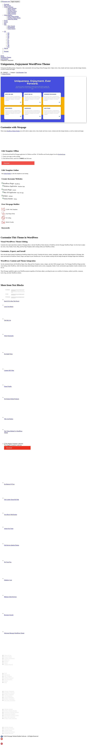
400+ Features (7, 5)
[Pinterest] (2, 744)
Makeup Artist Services (10, 596)
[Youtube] (2, 739)
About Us (6, 660)
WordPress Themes (12, 11)
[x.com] (2, 742)
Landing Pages (8, 730)
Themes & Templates (10, 687)
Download (6, 4)
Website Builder (8, 709)
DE (8, 34)
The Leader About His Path (11, 499)
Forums (6, 22)
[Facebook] (2, 737)
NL (8, 36)
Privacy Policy (8, 657)
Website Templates (11, 8)
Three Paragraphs (9, 335)
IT (8, 39)
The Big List (7, 320)
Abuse (6, 663)
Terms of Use (7, 655)
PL (8, 42)
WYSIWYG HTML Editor (11, 715)
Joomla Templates (11, 12)
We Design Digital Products (11, 399)
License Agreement (9, 658)
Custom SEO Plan (9, 370)
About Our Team (8, 528)
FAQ (5, 673)
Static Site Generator (9, 717)
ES (8, 40)
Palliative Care (8, 580)
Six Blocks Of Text (9, 484)
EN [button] (5, 31)
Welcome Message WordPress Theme (14, 633)
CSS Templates (8, 696)
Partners (6, 661)
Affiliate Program (8, 678)
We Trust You (7, 562)
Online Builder (7, 173)
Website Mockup (8, 733)
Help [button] (5, 24)
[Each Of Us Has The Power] (15, 299)
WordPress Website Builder (14, 17)
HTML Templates (11, 13)
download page (61, 154)
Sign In (6, 48)
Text (25, 72)
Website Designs (11, 9)
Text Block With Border (10, 514)
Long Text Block (8, 306)
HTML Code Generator (10, 718)
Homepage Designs (9, 732)
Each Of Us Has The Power (11, 301)
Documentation (11, 27)
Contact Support (11, 28)
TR (8, 45)
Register (6, 51)
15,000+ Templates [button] (8, 7)
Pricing (6, 20)
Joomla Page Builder (12, 19)
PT (8, 43)
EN (8, 33)
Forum (6, 681)
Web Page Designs (9, 728)
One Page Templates (9, 700)
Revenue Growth (8, 615)
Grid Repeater (20, 72)
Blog (5, 23)
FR (8, 37)
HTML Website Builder (13, 16)
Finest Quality (8, 386)
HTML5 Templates (9, 699)
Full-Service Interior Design (11, 545)
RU (8, 47)
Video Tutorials (11, 26)
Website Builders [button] (8, 15)
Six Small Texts (8, 354)
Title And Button (8, 419)
